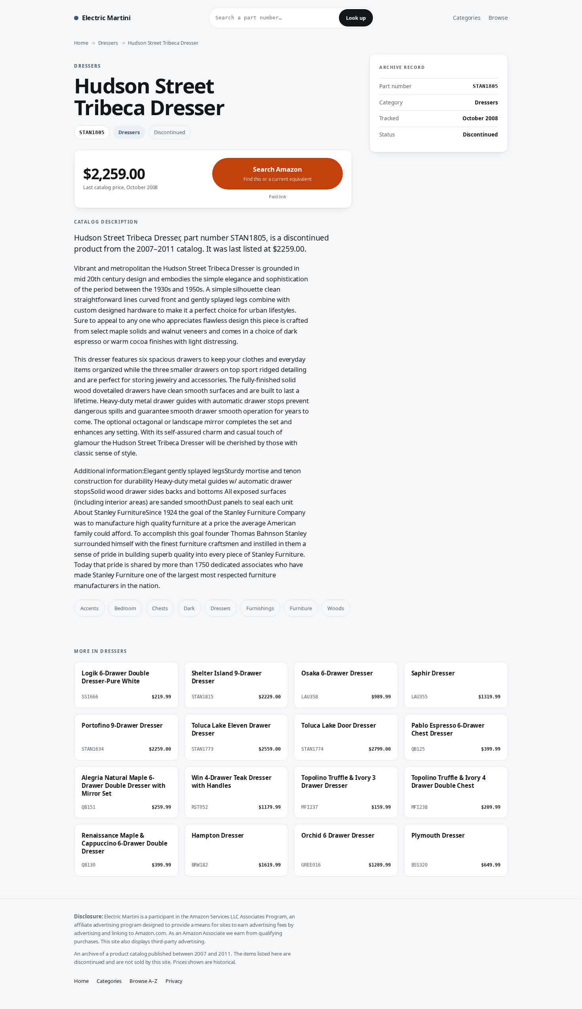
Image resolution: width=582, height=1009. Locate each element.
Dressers (108, 42)
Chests (160, 608)
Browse (498, 17)
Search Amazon (277, 173)
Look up (356, 17)
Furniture (301, 608)
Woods (335, 608)
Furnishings (260, 608)
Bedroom (125, 608)
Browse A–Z (143, 980)
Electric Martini (106, 17)
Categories (467, 17)
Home (81, 42)
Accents (89, 608)
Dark (189, 608)
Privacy (174, 980)
